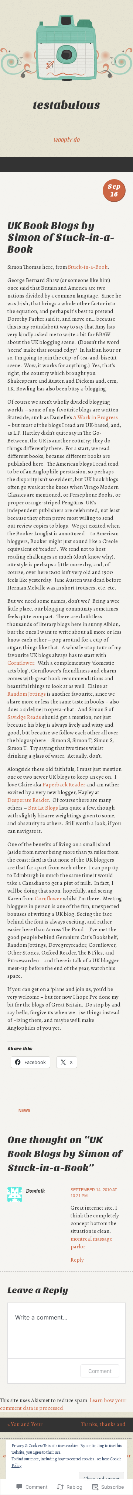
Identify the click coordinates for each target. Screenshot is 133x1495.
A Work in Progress (95, 417)
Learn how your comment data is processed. (63, 1404)
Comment (100, 1371)
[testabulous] (66, 48)
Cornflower (20, 663)
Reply (77, 1259)
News (24, 1110)
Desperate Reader (28, 800)
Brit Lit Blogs (43, 807)
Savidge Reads (24, 717)
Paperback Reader (63, 784)
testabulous (66, 105)
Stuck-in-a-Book (88, 267)
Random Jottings (26, 694)
